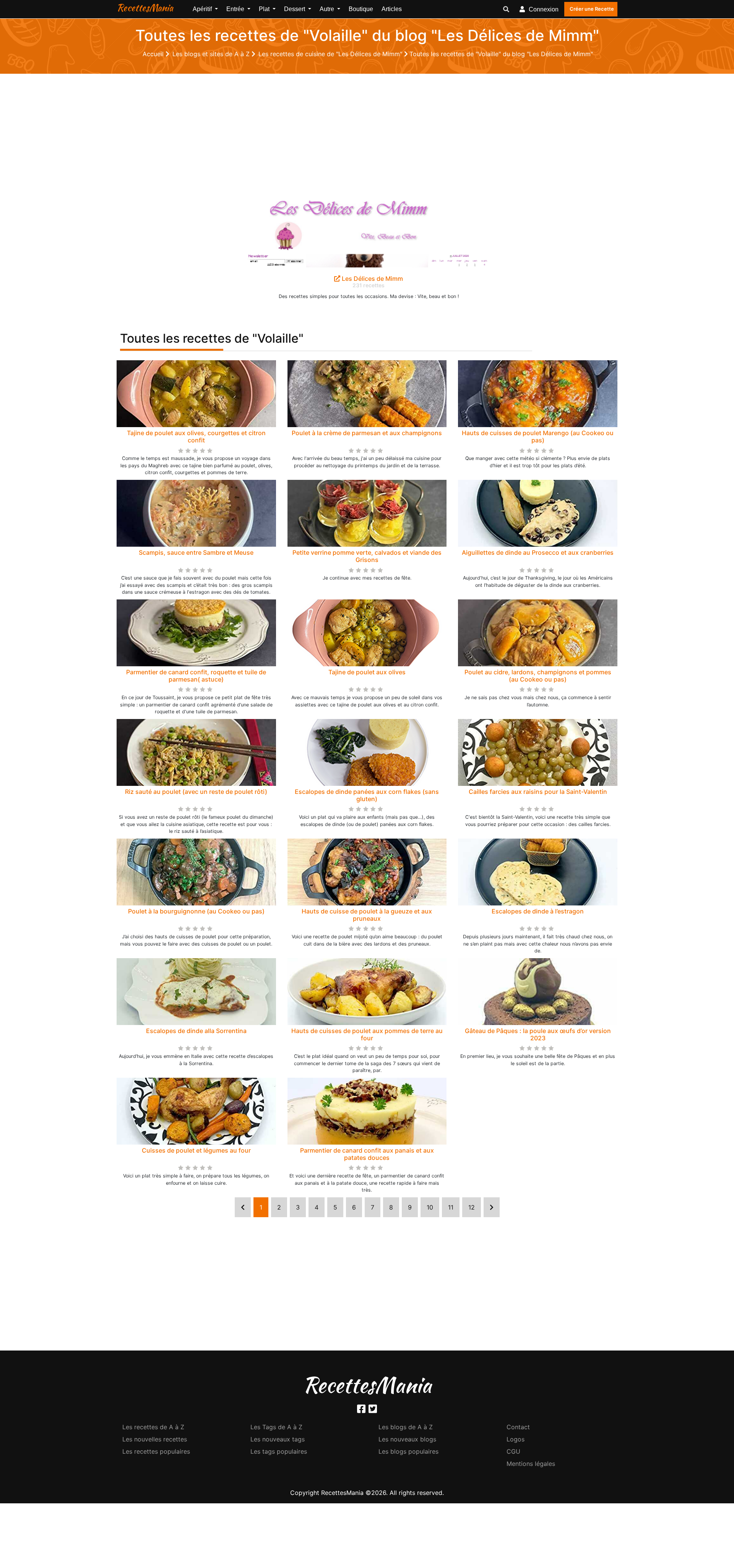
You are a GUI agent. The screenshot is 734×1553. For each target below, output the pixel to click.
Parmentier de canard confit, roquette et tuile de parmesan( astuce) (196, 675)
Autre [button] (328, 9)
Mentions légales (531, 1463)
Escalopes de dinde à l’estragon (538, 911)
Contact (518, 1427)
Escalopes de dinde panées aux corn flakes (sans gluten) (367, 795)
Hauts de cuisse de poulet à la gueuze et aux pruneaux (367, 914)
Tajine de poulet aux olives (367, 672)
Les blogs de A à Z (405, 1427)
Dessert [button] (295, 9)
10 (430, 1207)
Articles (392, 9)
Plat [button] (265, 9)
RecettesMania (145, 8)
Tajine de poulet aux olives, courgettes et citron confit (196, 436)
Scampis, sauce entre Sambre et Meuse (196, 552)
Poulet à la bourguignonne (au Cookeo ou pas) (196, 911)
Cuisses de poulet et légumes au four (196, 1150)
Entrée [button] (236, 9)
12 (471, 1207)
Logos (516, 1439)
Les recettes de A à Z (153, 1427)
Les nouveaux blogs (407, 1439)
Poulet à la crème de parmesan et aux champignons (367, 433)
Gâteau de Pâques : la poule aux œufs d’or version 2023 (538, 1034)
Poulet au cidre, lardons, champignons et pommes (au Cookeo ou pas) (537, 675)
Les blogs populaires (408, 1451)
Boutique (361, 9)
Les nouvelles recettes (154, 1439)
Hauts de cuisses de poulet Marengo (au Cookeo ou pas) (538, 436)
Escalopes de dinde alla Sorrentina (196, 1031)
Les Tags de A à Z (276, 1427)
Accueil (154, 54)
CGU (513, 1451)
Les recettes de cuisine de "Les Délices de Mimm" (331, 54)
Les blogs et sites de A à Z (212, 54)
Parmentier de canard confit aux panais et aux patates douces (367, 1154)
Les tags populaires (278, 1451)
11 (450, 1207)
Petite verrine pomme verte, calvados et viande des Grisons (367, 556)
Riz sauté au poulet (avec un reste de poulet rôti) (196, 791)
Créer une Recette (592, 9)
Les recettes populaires (156, 1451)
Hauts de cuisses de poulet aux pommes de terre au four (367, 1034)
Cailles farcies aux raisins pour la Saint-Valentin (538, 791)
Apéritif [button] (203, 9)
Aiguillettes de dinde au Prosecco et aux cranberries (538, 552)
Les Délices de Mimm (371, 278)
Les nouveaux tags (277, 1439)
